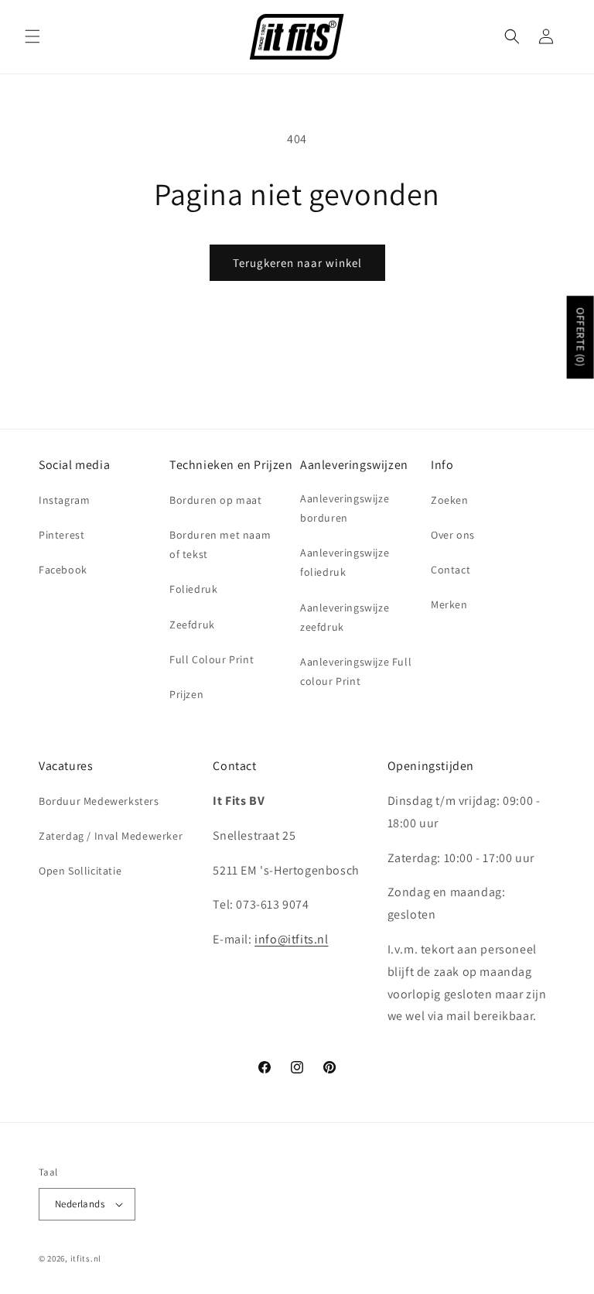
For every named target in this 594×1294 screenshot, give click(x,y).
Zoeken (450, 500)
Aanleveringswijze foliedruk (344, 562)
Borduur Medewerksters (99, 801)
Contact (450, 570)
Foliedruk (193, 589)
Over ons (453, 535)
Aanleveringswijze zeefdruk (344, 617)
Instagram (64, 500)
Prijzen (186, 694)
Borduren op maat (215, 500)
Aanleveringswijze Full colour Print (355, 671)
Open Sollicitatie (80, 871)
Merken (449, 604)
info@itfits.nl (291, 939)
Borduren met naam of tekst (220, 544)
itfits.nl (85, 1258)
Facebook (63, 570)
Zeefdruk (192, 625)
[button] (32, 36)
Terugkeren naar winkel (297, 262)
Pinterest (61, 535)
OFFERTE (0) (581, 337)
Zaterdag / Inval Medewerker (111, 836)
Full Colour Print (211, 659)
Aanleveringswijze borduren (344, 508)
